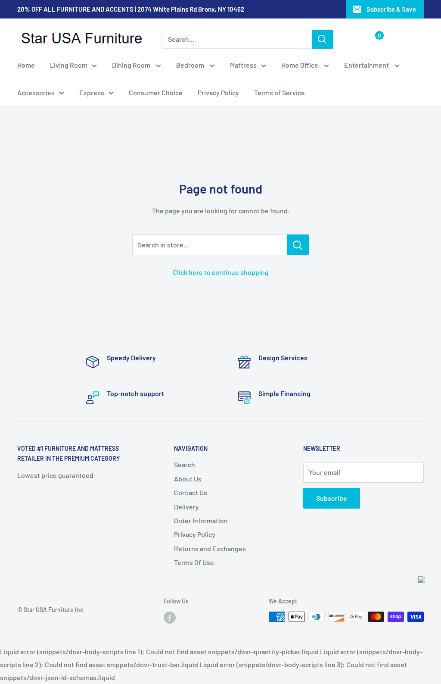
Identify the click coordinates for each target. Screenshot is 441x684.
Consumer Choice (156, 92)
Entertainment (367, 65)
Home (26, 65)
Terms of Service (279, 92)
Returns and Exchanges (210, 548)
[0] (372, 39)
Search (184, 464)
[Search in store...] (298, 244)
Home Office (300, 65)
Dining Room (132, 65)
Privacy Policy (218, 92)
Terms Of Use (194, 562)
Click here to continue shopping (221, 272)
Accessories (36, 92)
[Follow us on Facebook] (170, 618)
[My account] (355, 39)
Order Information (201, 520)
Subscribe (331, 498)
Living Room (68, 65)
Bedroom (190, 65)
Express (91, 92)
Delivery (186, 507)
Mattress (243, 65)
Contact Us (190, 492)
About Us (188, 479)
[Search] (322, 39)
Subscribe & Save (391, 9)
